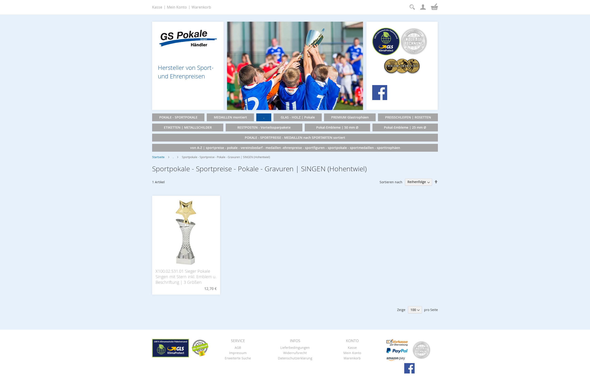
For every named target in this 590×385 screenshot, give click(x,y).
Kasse (157, 7)
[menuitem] (178, 117)
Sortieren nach (391, 182)
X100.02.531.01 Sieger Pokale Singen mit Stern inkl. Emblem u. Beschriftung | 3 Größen (186, 276)
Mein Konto (177, 7)
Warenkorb (201, 7)
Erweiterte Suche (238, 358)
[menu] (295, 132)
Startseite (158, 157)
